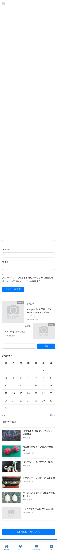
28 (36, 401)
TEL (51, 549)
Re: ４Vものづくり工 (15, 331)
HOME (6, 549)
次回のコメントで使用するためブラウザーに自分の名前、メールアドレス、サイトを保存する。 (27, 279)
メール (6, 249)
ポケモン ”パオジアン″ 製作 (38, 462)
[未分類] (13, 307)
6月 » (52, 415)
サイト (5, 261)
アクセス (20, 549)
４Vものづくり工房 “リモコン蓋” (39, 509)
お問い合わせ (36, 549)
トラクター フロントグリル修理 (39, 478)
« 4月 (4, 415)
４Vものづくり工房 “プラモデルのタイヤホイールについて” (39, 312)
